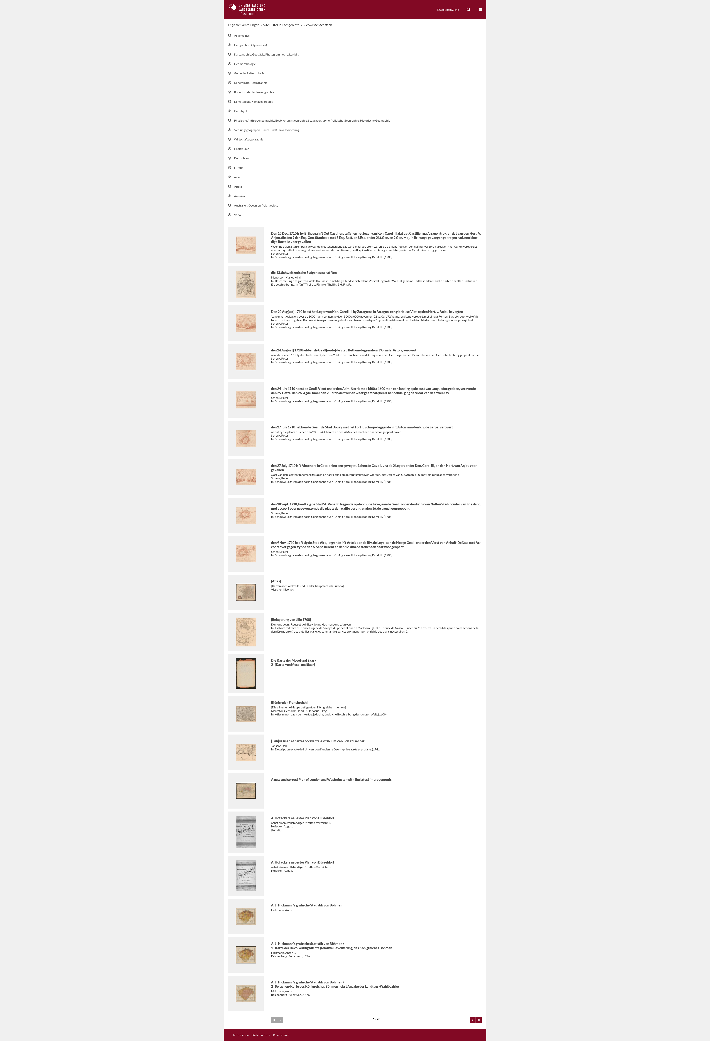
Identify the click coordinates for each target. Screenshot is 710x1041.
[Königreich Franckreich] (289, 702)
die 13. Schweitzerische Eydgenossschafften (304, 273)
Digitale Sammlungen (243, 25)
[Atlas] (276, 581)
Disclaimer (281, 1035)
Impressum (241, 1035)
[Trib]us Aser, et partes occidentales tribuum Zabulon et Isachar (317, 741)
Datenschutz (261, 1035)
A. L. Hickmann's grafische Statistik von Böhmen (306, 905)
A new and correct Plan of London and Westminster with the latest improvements (331, 779)
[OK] (468, 9)
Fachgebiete (290, 25)
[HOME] (250, 9)
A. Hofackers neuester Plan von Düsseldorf (302, 818)
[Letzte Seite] (479, 1020)
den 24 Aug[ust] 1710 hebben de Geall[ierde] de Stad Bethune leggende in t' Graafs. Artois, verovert (343, 350)
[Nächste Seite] (473, 1020)
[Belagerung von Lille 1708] (291, 620)
